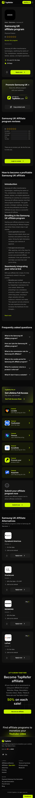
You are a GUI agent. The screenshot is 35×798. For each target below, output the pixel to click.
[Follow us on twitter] (3, 754)
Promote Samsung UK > (17, 85)
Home (6, 22)
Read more (8, 315)
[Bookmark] (7, 72)
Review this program (11, 40)
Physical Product (10, 33)
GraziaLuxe (9, 575)
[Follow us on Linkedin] (6, 754)
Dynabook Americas (13, 541)
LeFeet (7, 643)
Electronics (12, 22)
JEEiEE (12, 749)
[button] (32, 2)
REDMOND (9, 609)
